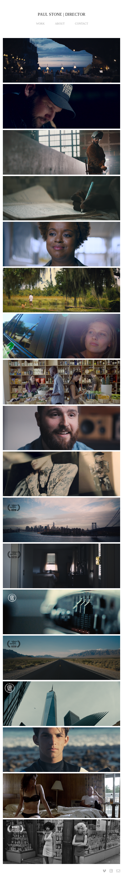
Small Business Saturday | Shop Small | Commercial (61, 384)
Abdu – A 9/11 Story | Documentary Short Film (61, 706)
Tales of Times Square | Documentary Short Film (61, 844)
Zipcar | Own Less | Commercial (61, 338)
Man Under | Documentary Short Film (61, 568)
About (60, 23)
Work (40, 23)
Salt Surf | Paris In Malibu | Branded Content (61, 752)
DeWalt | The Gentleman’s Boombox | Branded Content (61, 430)
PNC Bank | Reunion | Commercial (61, 246)
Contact (81, 23)
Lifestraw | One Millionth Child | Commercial (62, 200)
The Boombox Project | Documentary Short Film (61, 614)
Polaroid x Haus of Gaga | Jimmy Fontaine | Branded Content (61, 476)
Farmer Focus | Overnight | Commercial (61, 108)
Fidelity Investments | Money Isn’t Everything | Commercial (61, 154)
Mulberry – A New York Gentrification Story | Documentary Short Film (61, 522)
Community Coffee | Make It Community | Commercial (61, 292)
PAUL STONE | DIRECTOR (61, 14)
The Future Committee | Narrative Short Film (61, 798)
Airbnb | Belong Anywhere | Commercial (61, 62)
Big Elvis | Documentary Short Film (61, 660)
